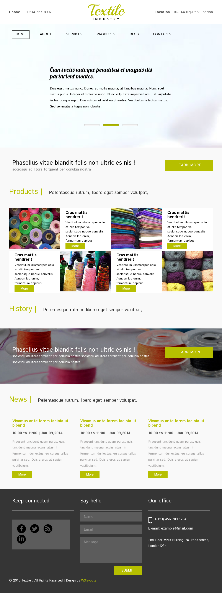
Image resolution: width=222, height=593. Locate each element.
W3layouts (88, 580)
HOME (21, 34)
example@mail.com (177, 528)
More (75, 246)
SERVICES (74, 34)
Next (12, 76)
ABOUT (46, 34)
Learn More (188, 165)
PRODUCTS (106, 34)
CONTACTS (162, 34)
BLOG (134, 34)
